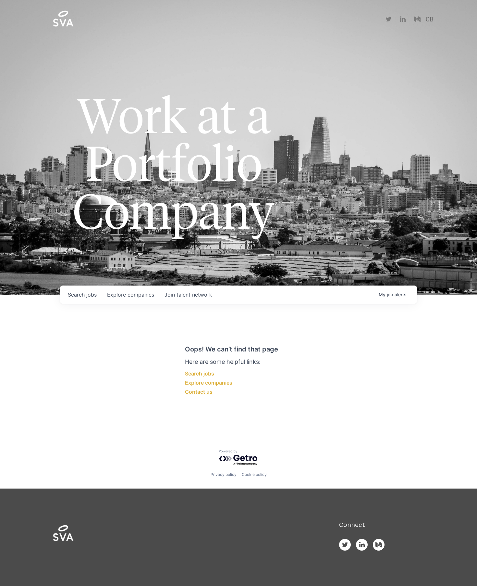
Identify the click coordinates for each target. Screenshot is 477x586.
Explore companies (208, 382)
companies (130, 294)
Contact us (199, 392)
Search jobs (199, 373)
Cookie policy (254, 474)
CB (429, 19)
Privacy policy (224, 474)
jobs (82, 294)
